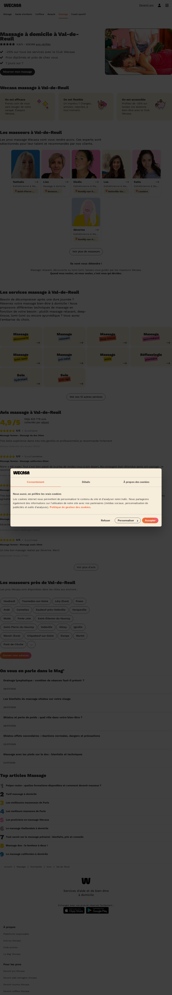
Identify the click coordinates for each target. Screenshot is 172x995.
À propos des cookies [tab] (136, 481)
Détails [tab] (86, 481)
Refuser (105, 520)
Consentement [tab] (35, 481)
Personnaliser (126, 520)
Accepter (150, 520)
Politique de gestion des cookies (70, 507)
